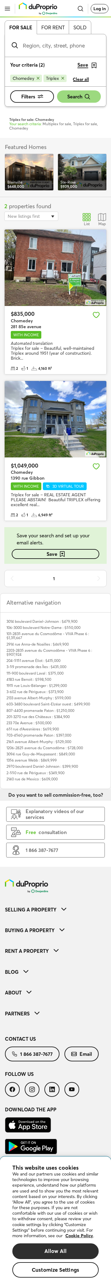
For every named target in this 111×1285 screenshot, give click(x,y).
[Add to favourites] (96, 315)
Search (74, 96)
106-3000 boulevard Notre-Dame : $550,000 (43, 627)
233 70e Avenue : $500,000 (28, 723)
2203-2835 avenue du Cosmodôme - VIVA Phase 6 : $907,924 (49, 652)
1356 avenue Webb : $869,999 (31, 760)
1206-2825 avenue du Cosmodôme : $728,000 (44, 748)
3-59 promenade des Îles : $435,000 (36, 666)
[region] (55, 1221)
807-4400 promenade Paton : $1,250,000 (40, 710)
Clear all (81, 79)
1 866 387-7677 (36, 1054)
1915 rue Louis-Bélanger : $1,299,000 (36, 685)
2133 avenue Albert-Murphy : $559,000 (38, 698)
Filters (28, 96)
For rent (53, 27)
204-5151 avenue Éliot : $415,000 (33, 660)
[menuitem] (55, 909)
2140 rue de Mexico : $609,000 (32, 779)
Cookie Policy (79, 1235)
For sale (20, 27)
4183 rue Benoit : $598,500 (28, 679)
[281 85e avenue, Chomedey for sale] (55, 267)
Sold (80, 27)
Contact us (20, 1039)
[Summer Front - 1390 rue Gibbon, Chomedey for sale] (55, 419)
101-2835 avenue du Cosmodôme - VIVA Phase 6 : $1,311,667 (47, 635)
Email (86, 1054)
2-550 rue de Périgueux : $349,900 (35, 773)
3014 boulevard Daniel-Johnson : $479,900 (41, 621)
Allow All (55, 1251)
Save (52, 554)
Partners (17, 1013)
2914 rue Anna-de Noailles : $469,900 (37, 644)
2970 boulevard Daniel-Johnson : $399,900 (42, 766)
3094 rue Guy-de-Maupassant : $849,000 (40, 754)
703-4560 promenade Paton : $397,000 (38, 735)
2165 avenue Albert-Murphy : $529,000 (38, 741)
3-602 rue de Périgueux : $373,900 (35, 691)
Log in (99, 8)
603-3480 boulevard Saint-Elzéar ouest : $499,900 (48, 704)
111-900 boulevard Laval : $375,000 (35, 673)
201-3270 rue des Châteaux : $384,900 (38, 716)
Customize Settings (55, 1269)
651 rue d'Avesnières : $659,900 (32, 729)
